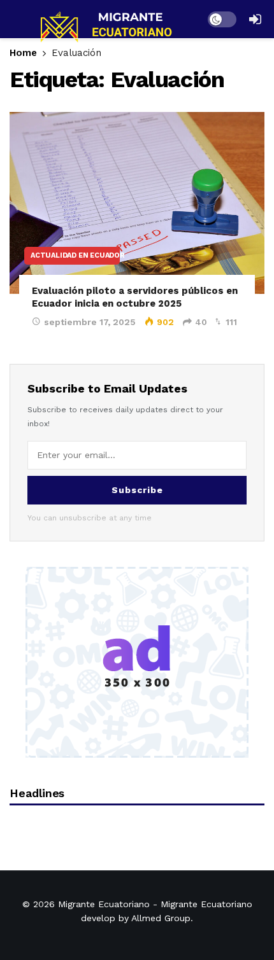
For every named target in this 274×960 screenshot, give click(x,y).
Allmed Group (161, 918)
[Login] (254, 19)
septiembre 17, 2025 (90, 322)
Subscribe (137, 490)
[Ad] (137, 662)
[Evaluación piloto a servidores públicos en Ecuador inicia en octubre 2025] (137, 203)
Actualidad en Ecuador (75, 255)
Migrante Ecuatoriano (104, 904)
